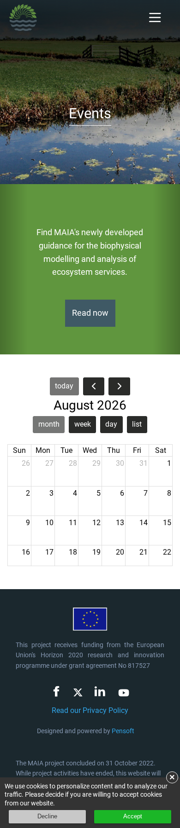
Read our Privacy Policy (90, 710)
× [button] (172, 777)
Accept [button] (132, 816)
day (111, 424)
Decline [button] (47, 816)
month (49, 424)
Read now (90, 313)
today (64, 386)
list (137, 424)
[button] (13, 269)
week (82, 424)
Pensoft (123, 731)
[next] (119, 386)
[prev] (94, 386)
